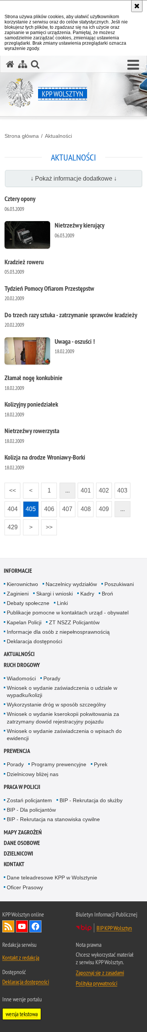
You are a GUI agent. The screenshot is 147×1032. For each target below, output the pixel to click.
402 (102, 488)
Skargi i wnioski (54, 594)
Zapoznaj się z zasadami (100, 972)
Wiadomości (21, 678)
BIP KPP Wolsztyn (114, 928)
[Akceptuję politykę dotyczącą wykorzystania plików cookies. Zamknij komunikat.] (136, 6)
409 (102, 506)
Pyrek (100, 764)
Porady (51, 678)
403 (121, 488)
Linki (62, 603)
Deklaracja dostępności (34, 641)
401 (84, 488)
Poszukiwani (119, 584)
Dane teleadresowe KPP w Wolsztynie (52, 878)
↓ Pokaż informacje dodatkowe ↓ (74, 178)
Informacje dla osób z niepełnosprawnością (58, 632)
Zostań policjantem (29, 800)
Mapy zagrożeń (23, 832)
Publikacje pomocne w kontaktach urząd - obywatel (68, 613)
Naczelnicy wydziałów (71, 584)
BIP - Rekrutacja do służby (91, 800)
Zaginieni (18, 594)
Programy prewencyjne (58, 764)
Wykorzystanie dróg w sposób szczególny (56, 705)
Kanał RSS (8, 926)
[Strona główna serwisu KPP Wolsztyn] (10, 64)
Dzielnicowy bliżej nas (32, 774)
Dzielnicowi (18, 853)
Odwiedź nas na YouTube (22, 926)
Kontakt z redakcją (20, 957)
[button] (133, 65)
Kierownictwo (22, 584)
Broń (107, 594)
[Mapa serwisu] (22, 64)
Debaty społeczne (28, 603)
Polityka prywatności (96, 983)
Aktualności (58, 136)
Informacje (18, 571)
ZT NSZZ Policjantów (74, 622)
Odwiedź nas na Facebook (35, 926)
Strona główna (22, 136)
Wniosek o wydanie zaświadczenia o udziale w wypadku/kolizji (62, 691)
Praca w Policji (22, 787)
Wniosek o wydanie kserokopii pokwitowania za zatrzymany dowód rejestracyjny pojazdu (63, 717)
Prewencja (17, 751)
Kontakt (14, 864)
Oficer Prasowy (25, 887)
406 (47, 506)
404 (11, 506)
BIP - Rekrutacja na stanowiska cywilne (53, 819)
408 (84, 506)
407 (66, 506)
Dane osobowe (22, 843)
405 (29, 506)
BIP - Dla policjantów (31, 810)
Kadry (87, 594)
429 (11, 524)
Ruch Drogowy (22, 665)
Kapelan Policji (24, 622)
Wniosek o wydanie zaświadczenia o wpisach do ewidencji (64, 734)
